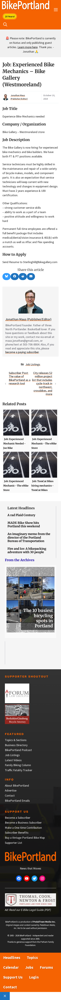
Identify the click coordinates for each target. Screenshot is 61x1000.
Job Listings (32, 364)
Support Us (13, 977)
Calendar (11, 967)
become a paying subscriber (22, 352)
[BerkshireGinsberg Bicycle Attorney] (17, 723)
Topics (32, 957)
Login (34, 977)
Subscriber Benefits (16, 832)
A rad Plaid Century (21, 515)
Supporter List (13, 843)
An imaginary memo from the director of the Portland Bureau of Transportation (28, 537)
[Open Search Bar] (5, 24)
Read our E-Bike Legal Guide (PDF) (30, 910)
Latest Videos (13, 760)
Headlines (11, 957)
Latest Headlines (21, 508)
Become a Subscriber (17, 817)
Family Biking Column (18, 765)
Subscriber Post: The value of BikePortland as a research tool (19, 378)
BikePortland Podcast (18, 750)
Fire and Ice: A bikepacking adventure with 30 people (26, 550)
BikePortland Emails (17, 800)
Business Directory (16, 745)
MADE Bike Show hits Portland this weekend (23, 524)
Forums (46, 967)
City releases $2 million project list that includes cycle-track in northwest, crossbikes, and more (42, 383)
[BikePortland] (26, 5)
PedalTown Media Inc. (44, 921)
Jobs (29, 967)
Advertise (10, 790)
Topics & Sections (16, 740)
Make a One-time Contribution (23, 827)
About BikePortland (17, 785)
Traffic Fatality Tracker (18, 770)
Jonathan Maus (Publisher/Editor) (28, 319)
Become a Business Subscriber (23, 822)
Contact (10, 795)
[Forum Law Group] (17, 702)
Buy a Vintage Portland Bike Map (25, 837)
